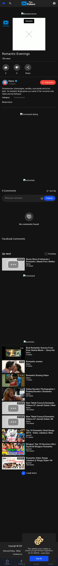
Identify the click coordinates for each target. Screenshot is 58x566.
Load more (31, 473)
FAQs (18, 551)
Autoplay (52, 254)
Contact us (17, 554)
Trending (21, 564)
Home (7, 564)
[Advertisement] (29, 147)
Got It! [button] (39, 559)
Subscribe (49, 82)
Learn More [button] (45, 553)
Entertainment (19, 97)
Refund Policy (9, 551)
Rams (11, 81)
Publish (49, 198)
